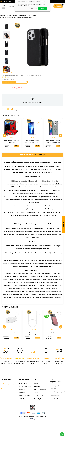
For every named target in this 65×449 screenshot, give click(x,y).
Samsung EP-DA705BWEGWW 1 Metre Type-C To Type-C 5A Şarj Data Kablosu (32, 333)
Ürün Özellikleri (26, 155)
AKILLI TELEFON (23, 383)
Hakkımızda (37, 387)
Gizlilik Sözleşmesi (55, 389)
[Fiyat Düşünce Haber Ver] (12, 109)
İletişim (36, 383)
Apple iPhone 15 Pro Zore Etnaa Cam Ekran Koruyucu (32, 141)
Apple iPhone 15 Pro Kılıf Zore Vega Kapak (11, 141)
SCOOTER (22, 393)
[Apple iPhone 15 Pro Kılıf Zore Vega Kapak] (12, 128)
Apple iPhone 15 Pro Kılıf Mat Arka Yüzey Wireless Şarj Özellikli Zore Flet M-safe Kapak (53, 141)
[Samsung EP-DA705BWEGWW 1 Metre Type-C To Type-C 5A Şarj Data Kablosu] (32, 319)
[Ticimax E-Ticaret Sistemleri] (33, 419)
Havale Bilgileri (38, 399)
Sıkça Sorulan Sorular (40, 396)
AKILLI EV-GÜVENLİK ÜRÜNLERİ (24, 397)
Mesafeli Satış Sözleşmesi (57, 392)
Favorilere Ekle (17, 122)
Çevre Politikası (54, 398)
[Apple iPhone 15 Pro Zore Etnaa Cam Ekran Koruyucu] (32, 128)
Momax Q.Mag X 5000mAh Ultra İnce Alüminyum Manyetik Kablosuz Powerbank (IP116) (53, 333)
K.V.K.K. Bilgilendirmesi (56, 386)
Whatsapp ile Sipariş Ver (62, 434)
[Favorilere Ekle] (4, 109)
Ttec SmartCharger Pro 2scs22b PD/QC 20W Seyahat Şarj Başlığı (11, 333)
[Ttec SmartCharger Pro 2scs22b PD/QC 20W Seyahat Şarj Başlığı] (11, 319)
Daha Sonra (33, 8)
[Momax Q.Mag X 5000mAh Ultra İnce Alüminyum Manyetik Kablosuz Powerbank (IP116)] (54, 319)
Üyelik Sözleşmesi (55, 395)
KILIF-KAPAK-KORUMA (25, 387)
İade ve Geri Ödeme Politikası (40, 391)
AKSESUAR (22, 390)
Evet (42, 8)
